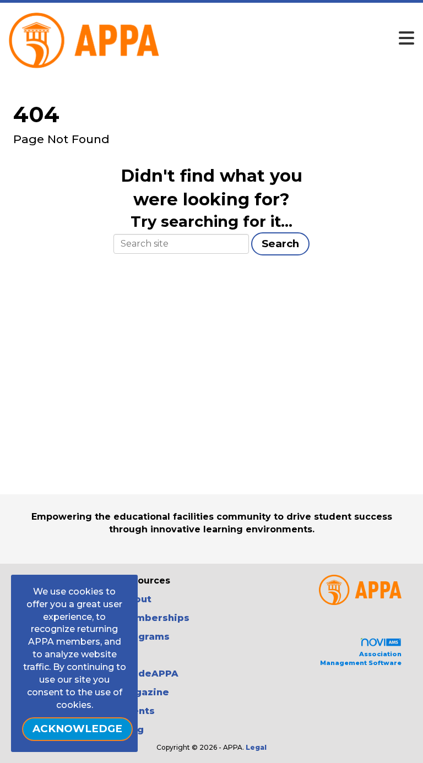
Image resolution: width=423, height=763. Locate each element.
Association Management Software (361, 658)
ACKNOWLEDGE (77, 728)
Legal (256, 747)
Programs (145, 636)
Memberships (155, 618)
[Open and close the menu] (245, 38)
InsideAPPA (149, 673)
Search (280, 243)
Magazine (145, 692)
